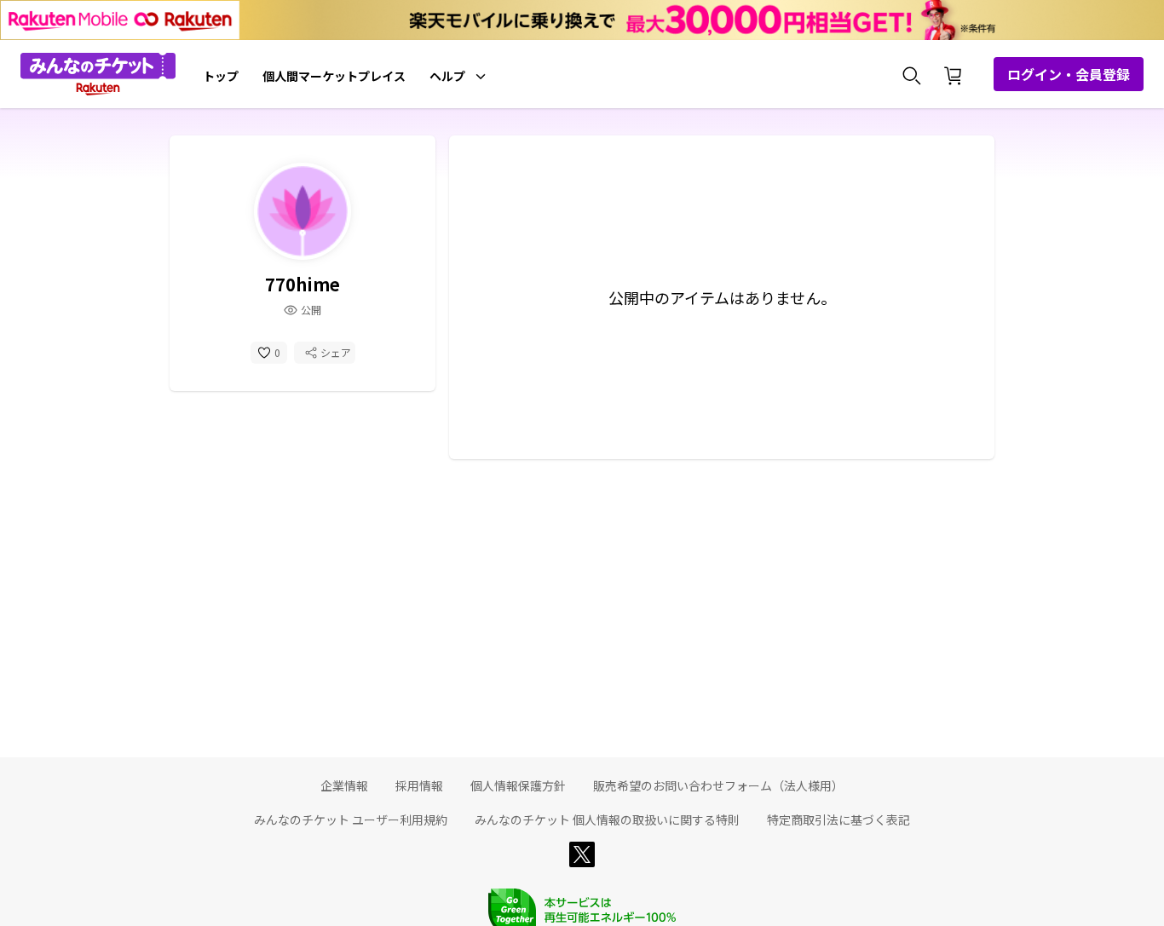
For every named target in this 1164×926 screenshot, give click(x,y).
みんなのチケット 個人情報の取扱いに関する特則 (607, 819)
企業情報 (344, 785)
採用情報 (419, 785)
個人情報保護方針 (518, 785)
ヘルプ (447, 75)
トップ (221, 75)
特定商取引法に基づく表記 (838, 819)
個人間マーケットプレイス (334, 75)
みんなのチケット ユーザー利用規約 (350, 819)
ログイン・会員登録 (1068, 74)
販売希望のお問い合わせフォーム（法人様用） (718, 785)
